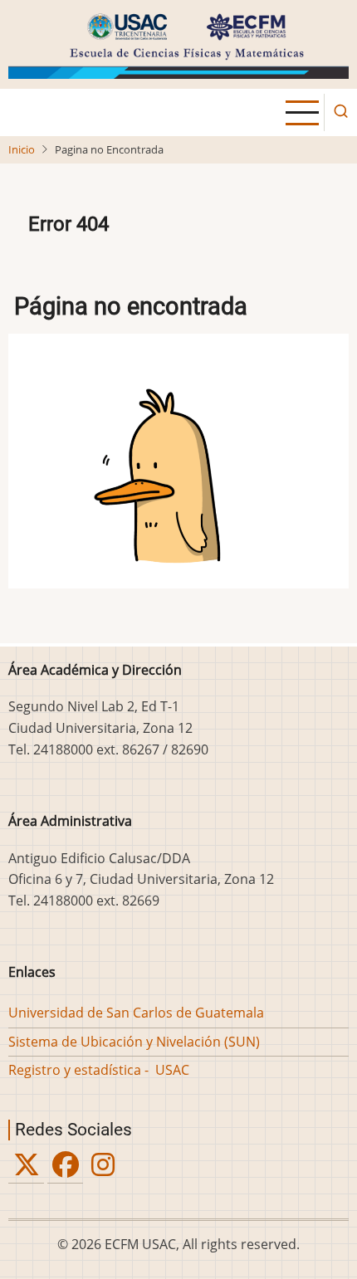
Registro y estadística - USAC (98, 1070)
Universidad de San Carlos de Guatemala (136, 1012)
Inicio (21, 149)
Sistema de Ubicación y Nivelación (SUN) (134, 1041)
